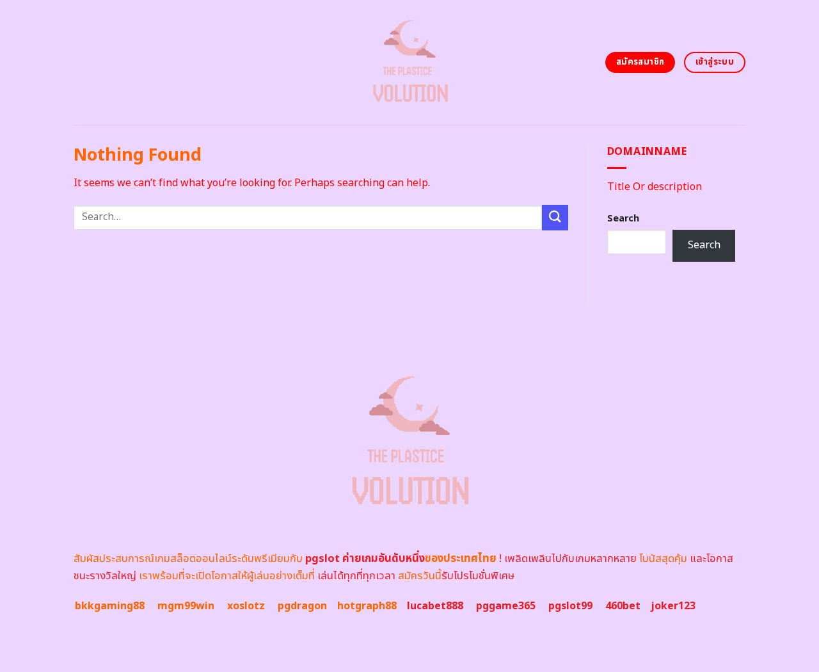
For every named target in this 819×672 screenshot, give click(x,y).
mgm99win (185, 606)
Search (623, 218)
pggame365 (506, 606)
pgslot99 (570, 606)
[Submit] (555, 217)
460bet (622, 606)
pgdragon (302, 606)
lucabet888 (435, 606)
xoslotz (246, 606)
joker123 (673, 606)
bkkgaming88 (110, 606)
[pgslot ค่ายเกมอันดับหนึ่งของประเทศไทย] (410, 62)
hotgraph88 (367, 606)
